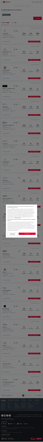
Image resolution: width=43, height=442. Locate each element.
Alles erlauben (27, 233)
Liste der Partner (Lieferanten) (12, 230)
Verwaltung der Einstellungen (12, 234)
